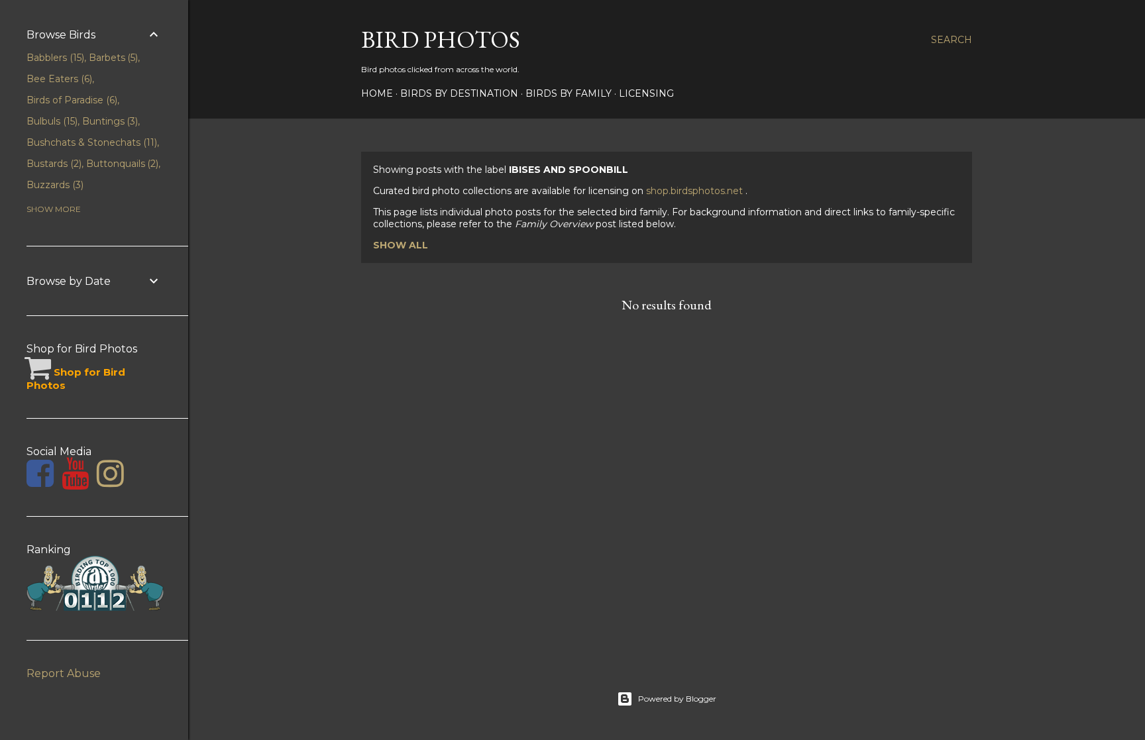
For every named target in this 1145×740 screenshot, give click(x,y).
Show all (400, 245)
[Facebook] (40, 482)
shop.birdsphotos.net (695, 191)
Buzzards (54, 185)
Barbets (112, 58)
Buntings (109, 121)
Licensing (646, 93)
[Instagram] (110, 482)
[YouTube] (75, 482)
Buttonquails (121, 164)
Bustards (53, 164)
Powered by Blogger (677, 699)
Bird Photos (440, 39)
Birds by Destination (459, 93)
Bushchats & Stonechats (90, 142)
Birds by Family (568, 93)
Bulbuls (51, 121)
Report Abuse (64, 673)
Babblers (54, 58)
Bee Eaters (58, 79)
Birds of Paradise (71, 100)
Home (377, 93)
